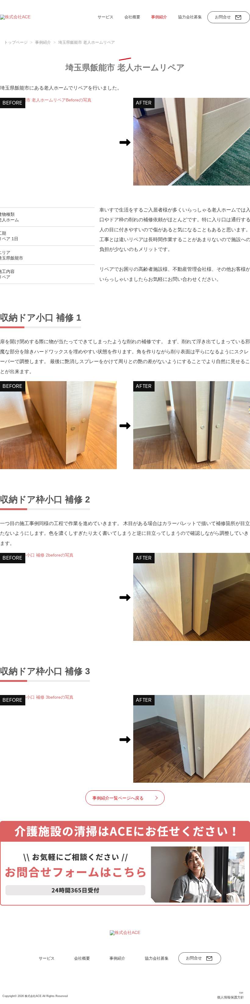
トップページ (16, 42)
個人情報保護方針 (230, 997)
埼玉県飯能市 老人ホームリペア (86, 42)
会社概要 (132, 17)
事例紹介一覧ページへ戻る (118, 798)
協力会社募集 (190, 17)
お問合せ (223, 17)
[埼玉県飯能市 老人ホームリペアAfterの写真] (191, 142)
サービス (105, 17)
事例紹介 (159, 17)
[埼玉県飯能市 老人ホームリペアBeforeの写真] (58, 100)
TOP (241, 992)
